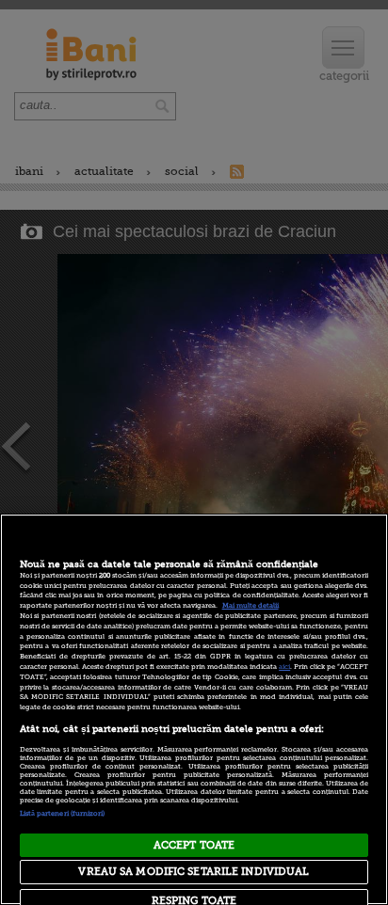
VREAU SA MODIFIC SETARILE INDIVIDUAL (193, 871)
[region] (194, 709)
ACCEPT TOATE (194, 845)
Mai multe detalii (250, 606)
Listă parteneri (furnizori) (62, 814)
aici (284, 667)
